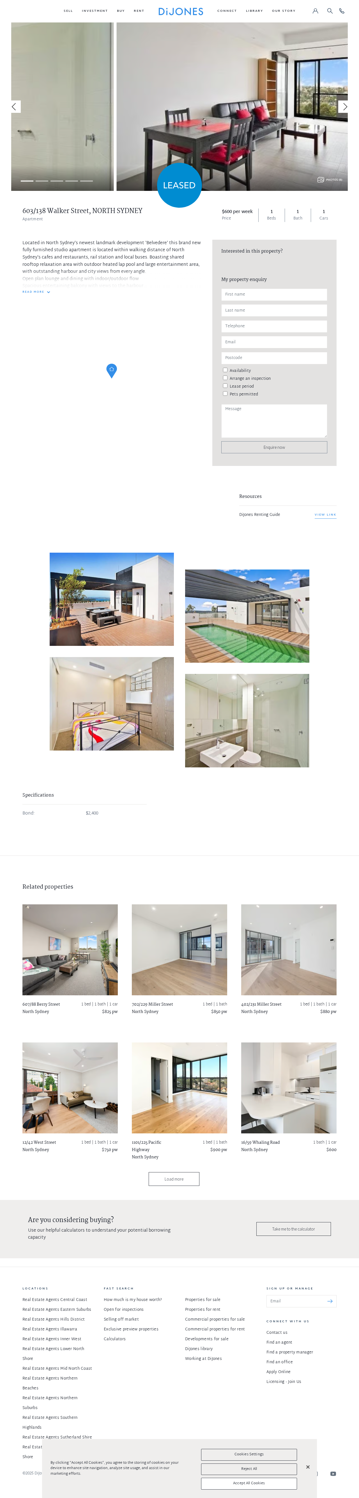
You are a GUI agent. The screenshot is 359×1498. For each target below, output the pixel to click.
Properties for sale (202, 1299)
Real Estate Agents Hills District (53, 1319)
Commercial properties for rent (215, 1329)
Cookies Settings (249, 1454)
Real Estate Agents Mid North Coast (57, 1368)
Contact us (276, 1332)
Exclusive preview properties (131, 1329)
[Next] (344, 106)
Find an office (279, 1362)
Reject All (249, 1469)
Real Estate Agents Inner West (51, 1339)
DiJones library (199, 1349)
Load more (174, 1179)
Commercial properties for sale (215, 1319)
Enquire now (274, 447)
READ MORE (33, 292)
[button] (68, 11)
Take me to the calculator (293, 1229)
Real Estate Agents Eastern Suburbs (56, 1309)
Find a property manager (289, 1352)
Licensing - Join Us (283, 1381)
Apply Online (278, 1372)
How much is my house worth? (133, 1299)
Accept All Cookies (249, 1483)
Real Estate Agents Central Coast (54, 1299)
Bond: (28, 813)
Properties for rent (202, 1309)
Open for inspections (124, 1309)
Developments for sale (207, 1339)
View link (326, 515)
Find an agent (279, 1342)
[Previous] (14, 106)
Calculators (115, 1339)
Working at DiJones (203, 1358)
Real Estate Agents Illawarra (49, 1329)
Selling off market (121, 1319)
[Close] (308, 1467)
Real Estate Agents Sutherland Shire (57, 1437)
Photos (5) (334, 180)
